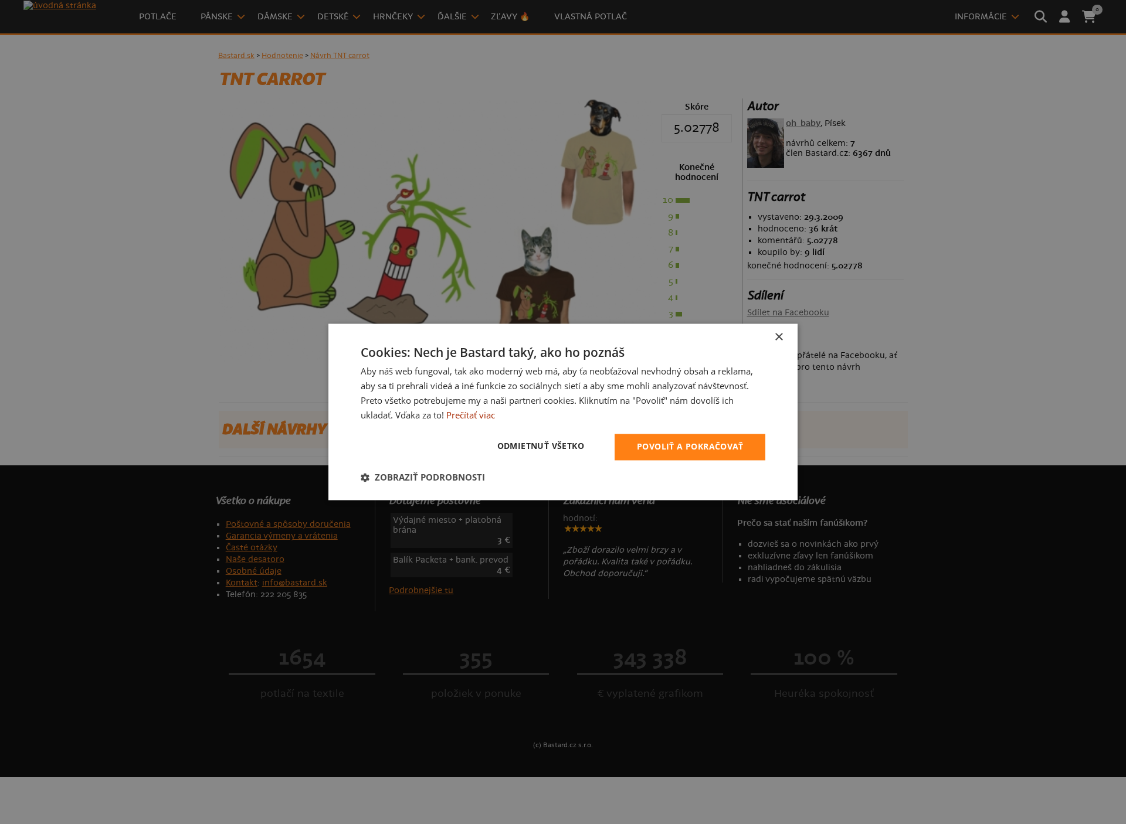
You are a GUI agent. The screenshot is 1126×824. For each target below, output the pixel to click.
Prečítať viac (470, 415)
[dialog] (563, 412)
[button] (423, 477)
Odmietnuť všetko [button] (540, 446)
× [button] (778, 337)
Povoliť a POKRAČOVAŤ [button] (690, 446)
